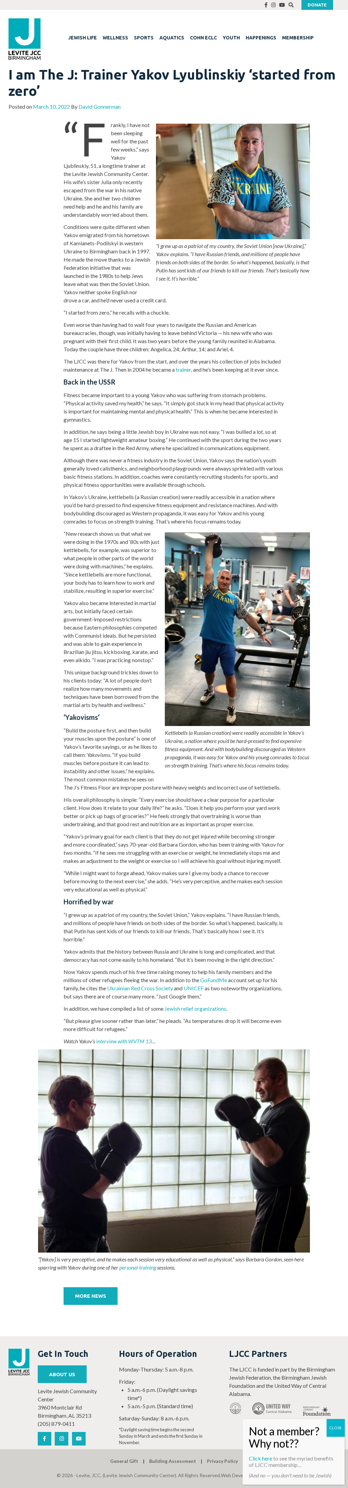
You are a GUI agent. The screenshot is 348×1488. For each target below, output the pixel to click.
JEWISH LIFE (82, 37)
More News (90, 1296)
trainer (183, 369)
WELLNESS (115, 37)
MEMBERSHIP (298, 37)
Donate (317, 4)
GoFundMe (213, 980)
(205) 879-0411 (56, 1423)
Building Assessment (172, 1461)
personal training (137, 1267)
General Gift (124, 1461)
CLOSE (335, 1427)
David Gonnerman (100, 106)
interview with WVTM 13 (124, 1041)
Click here (260, 1458)
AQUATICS (171, 37)
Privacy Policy (222, 1461)
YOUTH (231, 37)
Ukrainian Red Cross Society (140, 988)
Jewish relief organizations (195, 1008)
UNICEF (194, 988)
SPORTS (144, 37)
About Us (62, 1374)
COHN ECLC (203, 37)
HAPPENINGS (261, 37)
